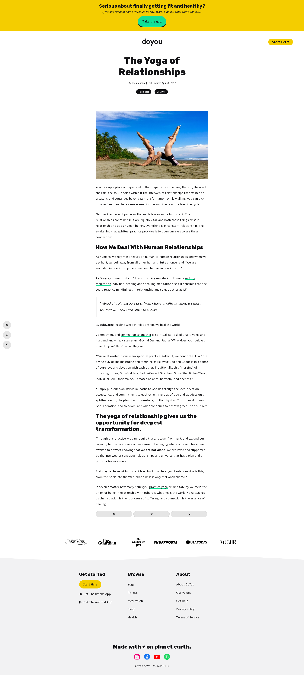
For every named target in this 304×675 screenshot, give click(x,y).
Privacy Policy (185, 609)
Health (132, 617)
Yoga (131, 584)
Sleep (131, 609)
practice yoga (158, 487)
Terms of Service (187, 617)
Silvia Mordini (138, 82)
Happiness (144, 91)
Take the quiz (152, 21)
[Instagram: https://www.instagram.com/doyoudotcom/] (137, 656)
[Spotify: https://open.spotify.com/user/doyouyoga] (167, 656)
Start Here (90, 584)
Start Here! (280, 42)
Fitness (133, 593)
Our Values (183, 593)
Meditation (135, 601)
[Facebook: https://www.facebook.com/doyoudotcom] (147, 656)
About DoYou (185, 584)
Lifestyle (161, 91)
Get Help (182, 601)
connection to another (136, 335)
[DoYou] (152, 42)
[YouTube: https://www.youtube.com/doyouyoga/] (157, 656)
